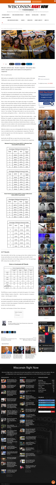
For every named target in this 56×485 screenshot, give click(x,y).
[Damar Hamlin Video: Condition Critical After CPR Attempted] (3, 426)
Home (2, 28)
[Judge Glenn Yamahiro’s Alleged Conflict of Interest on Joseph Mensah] (22, 443)
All (12, 377)
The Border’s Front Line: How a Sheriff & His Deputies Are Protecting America (31, 380)
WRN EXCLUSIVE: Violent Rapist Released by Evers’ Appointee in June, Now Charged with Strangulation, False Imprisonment (12, 464)
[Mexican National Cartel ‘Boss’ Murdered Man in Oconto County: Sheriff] (22, 386)
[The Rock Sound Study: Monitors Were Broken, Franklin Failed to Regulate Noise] (22, 403)
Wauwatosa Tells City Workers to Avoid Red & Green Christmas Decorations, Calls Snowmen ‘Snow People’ (12, 440)
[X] (7, 332)
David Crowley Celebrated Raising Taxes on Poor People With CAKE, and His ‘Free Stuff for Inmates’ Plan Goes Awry (46, 136)
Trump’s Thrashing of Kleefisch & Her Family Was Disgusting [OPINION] (12, 447)
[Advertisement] (46, 68)
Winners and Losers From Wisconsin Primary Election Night (46, 261)
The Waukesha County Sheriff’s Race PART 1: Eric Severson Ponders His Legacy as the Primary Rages (46, 312)
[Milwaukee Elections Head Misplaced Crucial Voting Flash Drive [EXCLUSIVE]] (3, 400)
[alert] (46, 79)
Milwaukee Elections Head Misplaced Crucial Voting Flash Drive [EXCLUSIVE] (11, 399)
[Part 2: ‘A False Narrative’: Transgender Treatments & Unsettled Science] (22, 416)
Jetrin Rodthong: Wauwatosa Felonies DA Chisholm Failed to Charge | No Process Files (31, 437)
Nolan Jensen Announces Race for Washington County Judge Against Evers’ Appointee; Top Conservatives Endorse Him (46, 115)
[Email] (12, 332)
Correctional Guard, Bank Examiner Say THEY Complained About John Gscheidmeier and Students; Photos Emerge (46, 281)
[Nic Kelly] (2, 56)
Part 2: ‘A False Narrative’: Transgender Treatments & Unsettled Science (31, 415)
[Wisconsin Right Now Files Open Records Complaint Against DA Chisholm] (22, 461)
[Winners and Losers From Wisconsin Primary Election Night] (46, 259)
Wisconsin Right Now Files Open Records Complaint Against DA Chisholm (30, 461)
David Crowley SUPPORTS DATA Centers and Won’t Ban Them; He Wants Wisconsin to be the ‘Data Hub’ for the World (46, 239)
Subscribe (52, 407)
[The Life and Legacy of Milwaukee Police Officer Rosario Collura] (22, 449)
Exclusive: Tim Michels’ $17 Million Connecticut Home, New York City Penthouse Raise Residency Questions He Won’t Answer (12, 393)
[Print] (2, 332)
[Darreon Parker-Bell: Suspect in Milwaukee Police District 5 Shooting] (3, 453)
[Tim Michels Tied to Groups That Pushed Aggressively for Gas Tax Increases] (3, 471)
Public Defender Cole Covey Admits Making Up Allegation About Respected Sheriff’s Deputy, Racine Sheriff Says (45, 126)
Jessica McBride (41, 139)
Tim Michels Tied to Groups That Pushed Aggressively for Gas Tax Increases (12, 471)
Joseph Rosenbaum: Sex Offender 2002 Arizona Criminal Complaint (11, 386)
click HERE (50, 83)
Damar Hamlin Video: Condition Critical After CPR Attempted (12, 426)
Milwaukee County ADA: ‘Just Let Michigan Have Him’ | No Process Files (31, 466)
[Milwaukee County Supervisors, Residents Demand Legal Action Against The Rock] (22, 397)
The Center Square (42, 149)
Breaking (5, 28)
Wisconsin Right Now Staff (43, 118)
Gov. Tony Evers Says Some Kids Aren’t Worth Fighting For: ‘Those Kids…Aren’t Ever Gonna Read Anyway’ (46, 188)
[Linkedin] (10, 332)
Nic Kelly (5, 56)
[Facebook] (5, 332)
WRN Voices (10, 47)
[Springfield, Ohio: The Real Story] (22, 392)
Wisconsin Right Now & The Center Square (45, 159)
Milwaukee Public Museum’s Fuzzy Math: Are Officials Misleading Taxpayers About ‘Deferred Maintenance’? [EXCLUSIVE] (31, 431)
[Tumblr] (15, 332)
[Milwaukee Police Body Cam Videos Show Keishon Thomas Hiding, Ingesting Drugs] (3, 420)
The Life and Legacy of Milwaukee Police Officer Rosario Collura (30, 448)
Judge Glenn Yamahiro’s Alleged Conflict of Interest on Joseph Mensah (30, 443)
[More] (34, 64)
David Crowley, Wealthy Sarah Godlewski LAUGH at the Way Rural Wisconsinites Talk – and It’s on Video (45, 250)
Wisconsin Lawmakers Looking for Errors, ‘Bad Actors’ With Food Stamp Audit (46, 147)
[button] (2, 22)
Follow (52, 402)
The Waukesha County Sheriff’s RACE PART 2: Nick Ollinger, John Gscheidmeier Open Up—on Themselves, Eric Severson (46, 301)
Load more (46, 318)
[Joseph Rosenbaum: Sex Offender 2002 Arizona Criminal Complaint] (3, 386)
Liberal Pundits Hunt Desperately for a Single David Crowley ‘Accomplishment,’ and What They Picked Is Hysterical (46, 229)
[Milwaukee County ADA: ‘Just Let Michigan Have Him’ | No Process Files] (22, 467)
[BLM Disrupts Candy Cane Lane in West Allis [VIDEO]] (3, 458)
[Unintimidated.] (28, 7)
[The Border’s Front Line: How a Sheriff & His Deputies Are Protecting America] (22, 381)
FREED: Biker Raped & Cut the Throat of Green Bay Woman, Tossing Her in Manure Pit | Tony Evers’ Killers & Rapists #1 (12, 413)
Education (6, 47)
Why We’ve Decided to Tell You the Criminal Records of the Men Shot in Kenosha (12, 380)
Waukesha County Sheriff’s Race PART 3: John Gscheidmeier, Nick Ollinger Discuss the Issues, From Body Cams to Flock (46, 291)
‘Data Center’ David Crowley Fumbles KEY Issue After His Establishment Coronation (45, 219)
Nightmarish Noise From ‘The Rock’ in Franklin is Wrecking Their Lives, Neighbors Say (31, 410)
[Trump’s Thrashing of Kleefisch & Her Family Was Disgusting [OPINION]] (3, 447)
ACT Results (18, 315)
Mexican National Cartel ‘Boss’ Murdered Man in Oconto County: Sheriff (30, 386)
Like (53, 400)
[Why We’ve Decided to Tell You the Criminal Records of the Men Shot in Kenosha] (3, 381)
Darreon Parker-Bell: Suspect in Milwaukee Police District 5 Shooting (12, 452)
